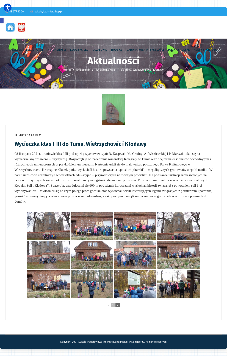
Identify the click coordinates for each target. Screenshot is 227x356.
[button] (2, 20)
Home (67, 69)
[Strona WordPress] (17, 27)
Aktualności (83, 69)
